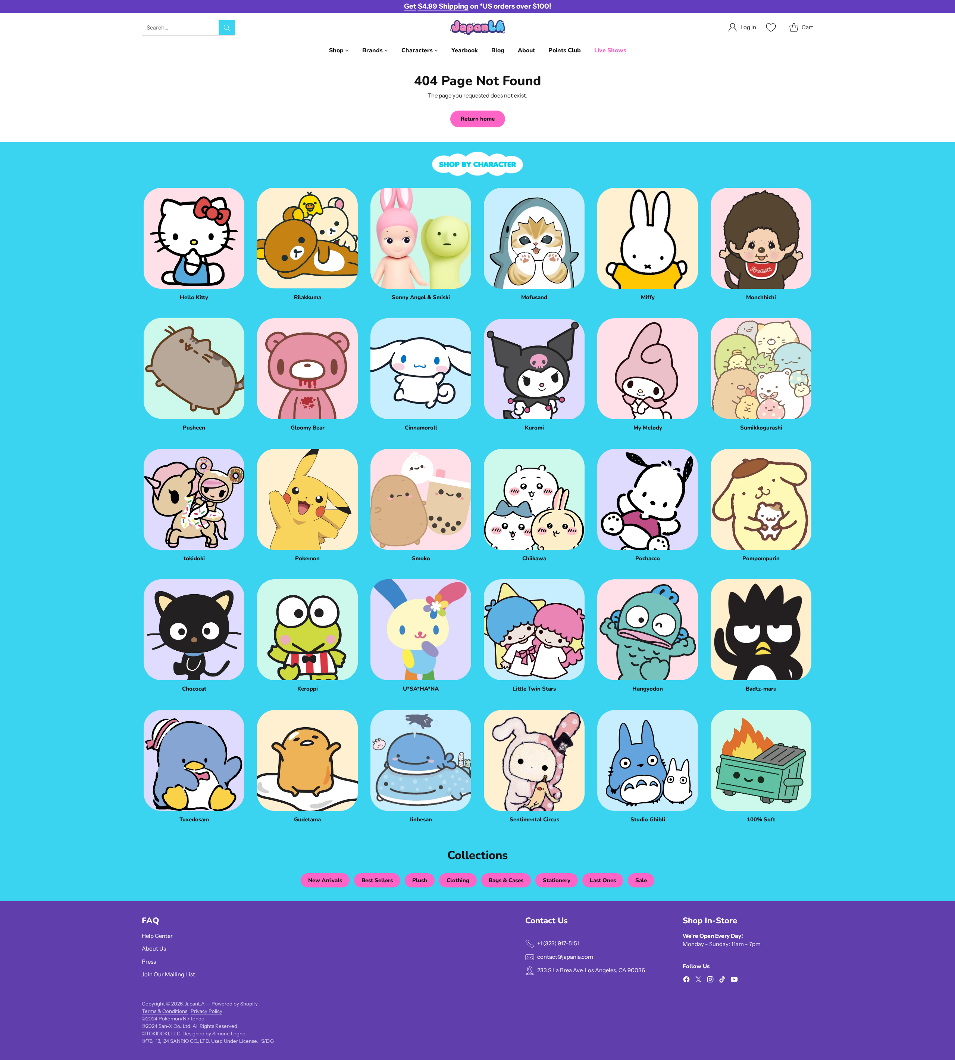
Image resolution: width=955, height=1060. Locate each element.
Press (149, 961)
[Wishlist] (770, 27)
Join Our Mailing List (168, 974)
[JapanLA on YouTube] (734, 980)
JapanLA (195, 1004)
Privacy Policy (206, 1011)
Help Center (157, 935)
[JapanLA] (477, 27)
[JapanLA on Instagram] (710, 980)
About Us (154, 948)
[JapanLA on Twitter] (698, 980)
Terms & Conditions (165, 1011)
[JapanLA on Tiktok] (722, 980)
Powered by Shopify (235, 1004)
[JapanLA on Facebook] (686, 980)
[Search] (227, 27)
